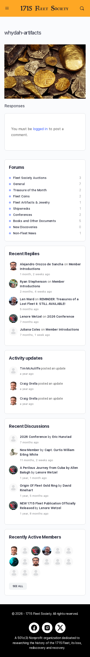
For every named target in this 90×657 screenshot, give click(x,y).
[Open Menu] (7, 8)
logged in (40, 129)
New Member (29, 450)
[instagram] (47, 627)
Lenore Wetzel (31, 316)
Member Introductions (62, 329)
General (19, 184)
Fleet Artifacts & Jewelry (31, 202)
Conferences (22, 215)
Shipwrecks (21, 208)
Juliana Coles (30, 329)
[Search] (82, 8)
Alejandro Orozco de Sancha (41, 264)
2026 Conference (60, 316)
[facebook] (34, 627)
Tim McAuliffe (30, 368)
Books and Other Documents (34, 221)
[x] (60, 627)
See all (18, 586)
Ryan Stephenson (33, 281)
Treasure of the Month (30, 190)
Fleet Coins (21, 196)
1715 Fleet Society (44, 8)
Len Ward (27, 299)
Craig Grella (29, 383)
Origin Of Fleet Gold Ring (38, 485)
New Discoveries (25, 227)
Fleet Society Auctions (29, 178)
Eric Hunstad (61, 437)
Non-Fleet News (24, 233)
